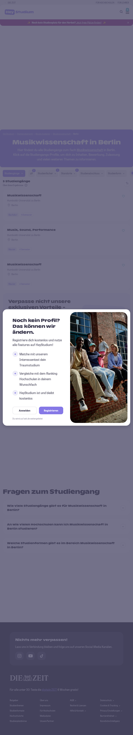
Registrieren (51, 410)
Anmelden (24, 410)
